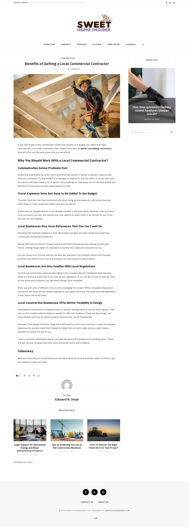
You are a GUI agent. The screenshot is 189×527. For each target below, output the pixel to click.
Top (95, 518)
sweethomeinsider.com (117, 510)
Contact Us (87, 502)
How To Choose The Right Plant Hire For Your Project (103, 446)
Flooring (131, 44)
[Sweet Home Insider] (94, 23)
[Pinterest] (7, 168)
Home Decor (113, 44)
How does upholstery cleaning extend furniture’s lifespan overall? (152, 110)
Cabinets (66, 44)
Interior (82, 44)
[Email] (7, 175)
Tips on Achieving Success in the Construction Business (67, 446)
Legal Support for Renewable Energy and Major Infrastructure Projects (59, 3)
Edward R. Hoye (67, 399)
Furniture (49, 44)
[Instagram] (103, 492)
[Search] (142, 44)
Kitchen (97, 44)
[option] (151, 95)
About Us (103, 502)
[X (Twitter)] (94, 492)
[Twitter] (7, 161)
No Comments (74, 69)
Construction (68, 58)
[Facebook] (7, 154)
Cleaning (152, 102)
